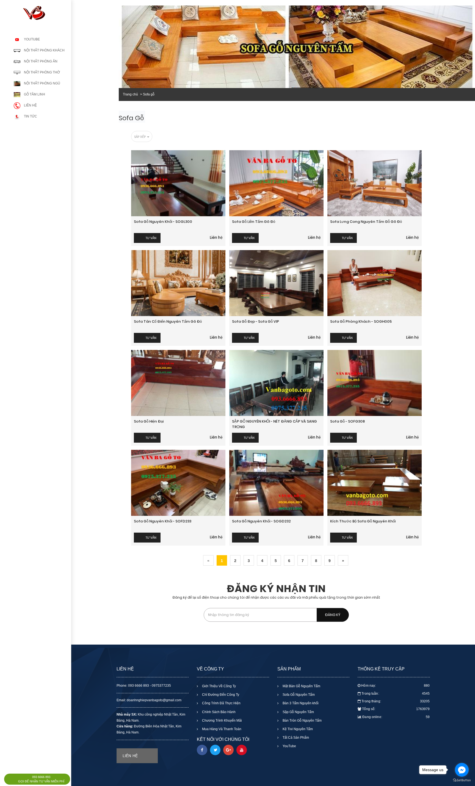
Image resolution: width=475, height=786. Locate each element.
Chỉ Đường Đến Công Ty (220, 695)
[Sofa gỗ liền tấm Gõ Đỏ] (276, 183)
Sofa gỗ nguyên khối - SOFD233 (162, 521)
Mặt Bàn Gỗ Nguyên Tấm (301, 686)
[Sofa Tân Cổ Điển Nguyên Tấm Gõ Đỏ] (178, 283)
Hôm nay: (395, 686)
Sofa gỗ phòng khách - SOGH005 (361, 321)
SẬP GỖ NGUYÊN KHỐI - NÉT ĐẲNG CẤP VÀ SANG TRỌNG (274, 424)
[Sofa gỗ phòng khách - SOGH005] (374, 283)
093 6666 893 (41, 777)
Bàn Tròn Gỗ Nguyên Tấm (302, 720)
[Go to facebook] (462, 770)
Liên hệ (216, 237)
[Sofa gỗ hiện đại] (178, 383)
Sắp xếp (140, 137)
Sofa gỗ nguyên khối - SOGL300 (163, 221)
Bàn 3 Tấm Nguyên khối (300, 703)
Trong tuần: (395, 693)
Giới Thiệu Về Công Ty (218, 686)
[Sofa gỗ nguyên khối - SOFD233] (178, 483)
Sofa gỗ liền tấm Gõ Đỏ (253, 221)
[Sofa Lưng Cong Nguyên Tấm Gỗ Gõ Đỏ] (374, 183)
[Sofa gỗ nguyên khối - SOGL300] (178, 183)
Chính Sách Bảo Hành (218, 712)
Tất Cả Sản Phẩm (295, 738)
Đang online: (396, 717)
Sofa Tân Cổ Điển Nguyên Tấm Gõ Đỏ (168, 321)
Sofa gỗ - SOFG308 (347, 421)
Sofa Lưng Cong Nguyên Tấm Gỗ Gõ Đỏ (366, 221)
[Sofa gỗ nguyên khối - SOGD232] (276, 483)
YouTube (289, 746)
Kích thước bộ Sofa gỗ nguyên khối (363, 521)
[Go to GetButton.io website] (462, 780)
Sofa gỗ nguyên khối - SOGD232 (261, 521)
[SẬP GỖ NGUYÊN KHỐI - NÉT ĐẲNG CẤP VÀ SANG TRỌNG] (276, 383)
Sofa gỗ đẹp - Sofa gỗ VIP (255, 321)
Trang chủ (130, 94)
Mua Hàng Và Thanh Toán (221, 729)
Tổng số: (396, 709)
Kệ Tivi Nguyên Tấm (297, 729)
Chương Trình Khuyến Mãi (221, 720)
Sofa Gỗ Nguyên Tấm (298, 695)
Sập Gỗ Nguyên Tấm (298, 712)
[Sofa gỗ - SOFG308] (374, 383)
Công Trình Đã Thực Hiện (221, 703)
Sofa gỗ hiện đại (149, 421)
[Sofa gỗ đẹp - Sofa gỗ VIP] (276, 283)
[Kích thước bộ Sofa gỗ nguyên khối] (374, 483)
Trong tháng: (395, 701)
